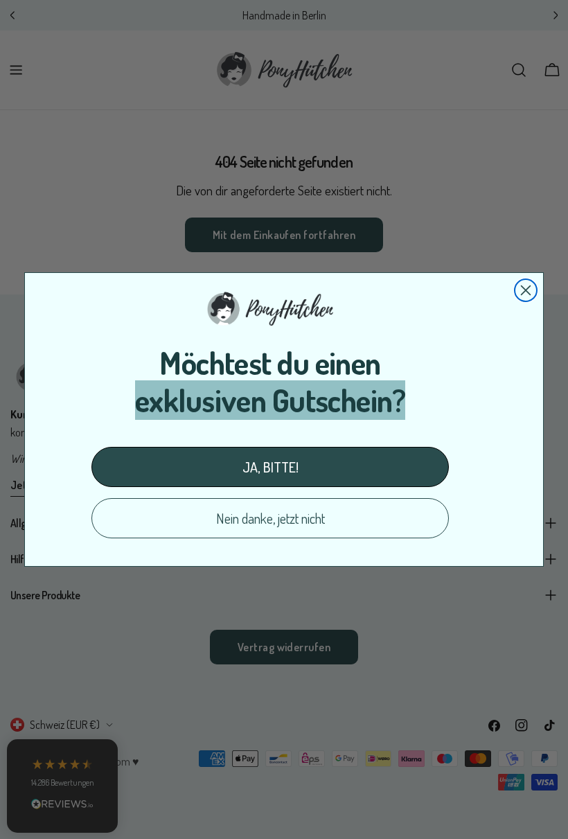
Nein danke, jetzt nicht (270, 518)
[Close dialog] (526, 290)
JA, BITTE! (270, 467)
